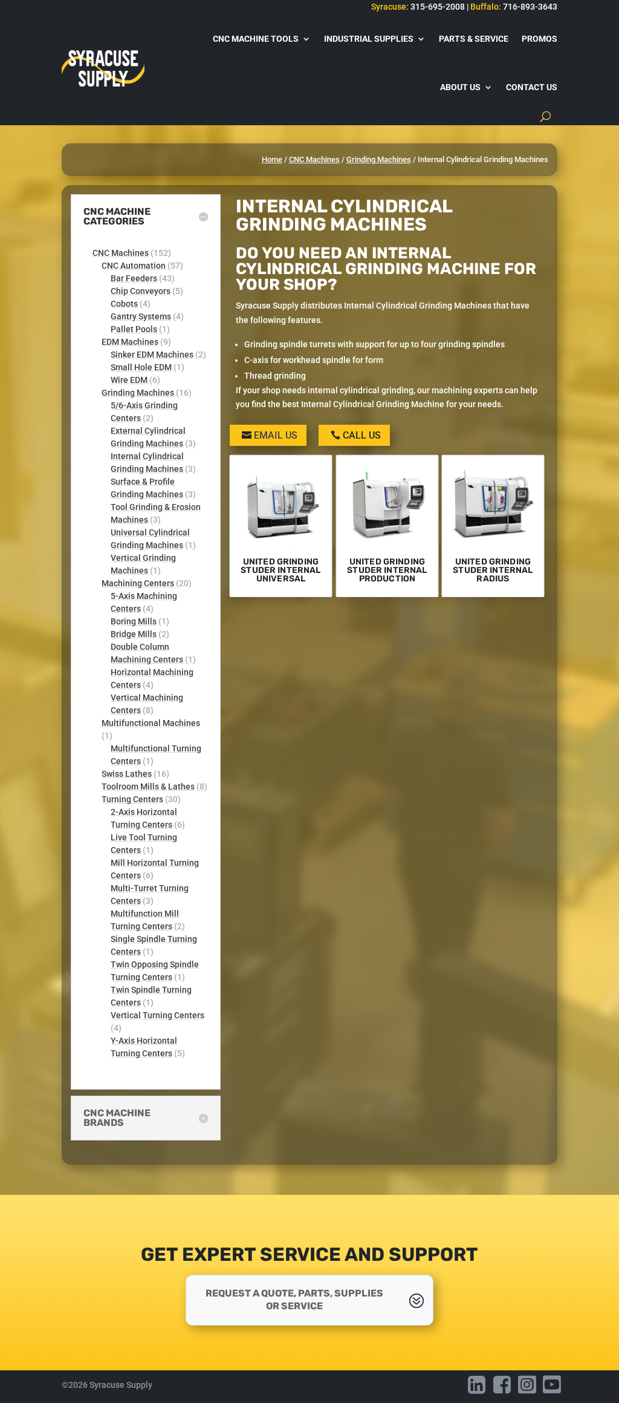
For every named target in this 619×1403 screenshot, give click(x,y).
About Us (460, 87)
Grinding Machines (378, 159)
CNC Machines (314, 159)
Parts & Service (473, 39)
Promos (539, 39)
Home (272, 159)
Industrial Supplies (368, 39)
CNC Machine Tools (256, 39)
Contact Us (531, 87)
